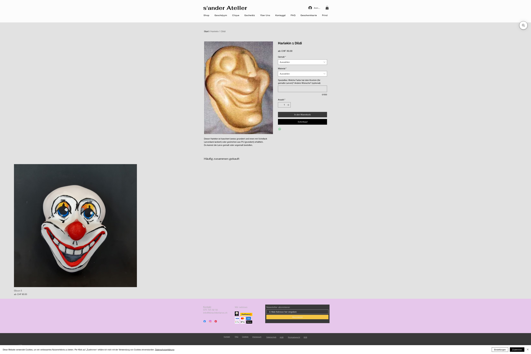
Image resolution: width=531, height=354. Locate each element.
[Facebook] (204, 321)
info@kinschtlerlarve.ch (215, 312)
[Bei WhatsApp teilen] (279, 129)
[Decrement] (280, 104)
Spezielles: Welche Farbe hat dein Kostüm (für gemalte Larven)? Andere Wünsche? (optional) (299, 81)
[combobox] (302, 62)
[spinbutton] (284, 104)
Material (282, 68)
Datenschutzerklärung (164, 349)
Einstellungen (500, 349)
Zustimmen (517, 349)
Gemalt (282, 57)
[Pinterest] (215, 321)
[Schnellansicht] (75, 225)
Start (206, 31)
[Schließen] (527, 349)
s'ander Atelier (225, 7)
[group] (265, 230)
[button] (327, 7)
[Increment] (288, 104)
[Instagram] (210, 321)
